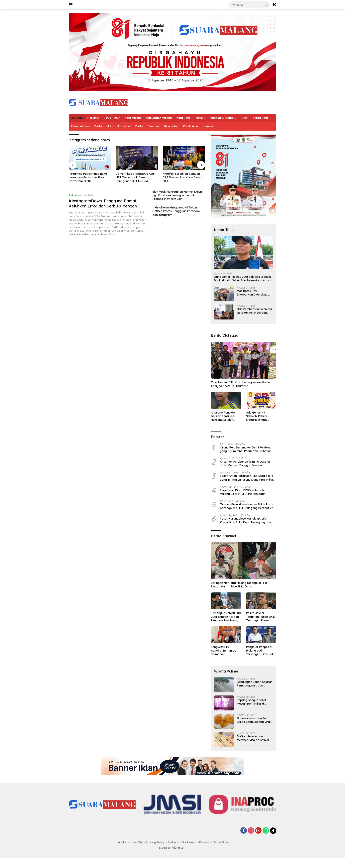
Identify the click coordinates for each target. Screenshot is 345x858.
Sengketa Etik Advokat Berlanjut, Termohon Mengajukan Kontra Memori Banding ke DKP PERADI (224, 650)
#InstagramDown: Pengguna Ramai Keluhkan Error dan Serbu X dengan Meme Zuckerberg (103, 206)
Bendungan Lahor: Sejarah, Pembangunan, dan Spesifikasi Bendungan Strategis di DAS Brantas (255, 683)
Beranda (77, 118)
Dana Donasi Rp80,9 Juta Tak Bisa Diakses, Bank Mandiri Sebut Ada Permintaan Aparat (243, 278)
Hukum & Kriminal (119, 126)
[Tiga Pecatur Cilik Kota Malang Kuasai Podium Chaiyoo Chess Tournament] (243, 360)
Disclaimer (189, 842)
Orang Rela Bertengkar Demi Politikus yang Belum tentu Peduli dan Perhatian (246, 449)
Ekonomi (154, 126)
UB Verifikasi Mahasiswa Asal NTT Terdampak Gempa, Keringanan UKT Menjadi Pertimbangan (135, 177)
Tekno (73, 195)
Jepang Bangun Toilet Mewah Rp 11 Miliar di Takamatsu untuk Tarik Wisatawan (252, 701)
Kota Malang (133, 118)
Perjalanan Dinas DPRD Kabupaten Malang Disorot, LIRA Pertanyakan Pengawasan (243, 492)
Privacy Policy (155, 842)
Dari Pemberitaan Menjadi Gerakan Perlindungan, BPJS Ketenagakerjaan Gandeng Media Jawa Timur (254, 310)
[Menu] (71, 4)
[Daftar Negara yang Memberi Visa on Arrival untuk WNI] (224, 739)
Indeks (122, 842)
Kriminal (208, 126)
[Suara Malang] (99, 102)
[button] (266, 4)
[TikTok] (273, 830)
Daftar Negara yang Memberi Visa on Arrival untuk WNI (253, 738)
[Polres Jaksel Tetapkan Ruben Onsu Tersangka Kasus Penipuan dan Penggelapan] (261, 600)
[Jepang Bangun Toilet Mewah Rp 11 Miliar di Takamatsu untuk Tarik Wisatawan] (224, 702)
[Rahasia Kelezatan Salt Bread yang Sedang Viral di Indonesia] (224, 721)
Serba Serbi (261, 118)
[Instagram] (251, 830)
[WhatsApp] (266, 830)
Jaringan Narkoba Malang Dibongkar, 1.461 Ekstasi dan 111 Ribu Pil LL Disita (240, 584)
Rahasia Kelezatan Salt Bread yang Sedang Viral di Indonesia (254, 720)
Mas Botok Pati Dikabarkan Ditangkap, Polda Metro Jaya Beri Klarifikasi (252, 292)
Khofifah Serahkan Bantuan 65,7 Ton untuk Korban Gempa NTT (183, 177)
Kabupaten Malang (159, 118)
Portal (199, 118)
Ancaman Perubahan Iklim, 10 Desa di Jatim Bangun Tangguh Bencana (245, 463)
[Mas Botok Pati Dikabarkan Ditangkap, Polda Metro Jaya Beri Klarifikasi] (224, 293)
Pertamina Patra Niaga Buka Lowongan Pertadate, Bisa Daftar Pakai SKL (88, 177)
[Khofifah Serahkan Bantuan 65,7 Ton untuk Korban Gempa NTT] (184, 158)
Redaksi (173, 842)
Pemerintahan (80, 126)
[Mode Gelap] (274, 4)
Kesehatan (171, 126)
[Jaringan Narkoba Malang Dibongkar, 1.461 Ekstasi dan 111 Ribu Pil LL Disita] (243, 560)
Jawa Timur (112, 118)
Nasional (93, 118)
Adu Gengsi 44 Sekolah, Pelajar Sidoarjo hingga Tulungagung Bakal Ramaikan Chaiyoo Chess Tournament (259, 416)
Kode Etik (136, 842)
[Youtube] (258, 830)
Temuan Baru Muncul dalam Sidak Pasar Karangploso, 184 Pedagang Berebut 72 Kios (247, 506)
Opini (244, 118)
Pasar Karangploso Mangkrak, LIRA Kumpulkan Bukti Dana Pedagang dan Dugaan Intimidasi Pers (245, 520)
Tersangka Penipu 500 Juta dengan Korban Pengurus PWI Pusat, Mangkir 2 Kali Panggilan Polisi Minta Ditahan (226, 616)
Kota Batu (183, 118)
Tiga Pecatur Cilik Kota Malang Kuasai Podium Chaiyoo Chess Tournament (241, 384)
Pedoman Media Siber (213, 842)
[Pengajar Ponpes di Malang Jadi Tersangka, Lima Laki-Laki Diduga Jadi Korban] (261, 634)
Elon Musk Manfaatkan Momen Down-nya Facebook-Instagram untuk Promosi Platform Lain (178, 195)
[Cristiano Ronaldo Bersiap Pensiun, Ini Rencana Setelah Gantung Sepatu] (226, 400)
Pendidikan (190, 126)
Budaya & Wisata (222, 118)
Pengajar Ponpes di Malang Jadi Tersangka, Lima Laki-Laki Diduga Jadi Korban (261, 650)
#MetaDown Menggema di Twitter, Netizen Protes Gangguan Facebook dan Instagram (176, 211)
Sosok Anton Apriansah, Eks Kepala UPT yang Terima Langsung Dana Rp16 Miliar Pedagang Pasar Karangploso (246, 477)
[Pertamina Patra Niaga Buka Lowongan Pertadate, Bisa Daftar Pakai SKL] (90, 158)
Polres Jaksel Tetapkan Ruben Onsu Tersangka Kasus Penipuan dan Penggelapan (261, 616)
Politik (98, 126)
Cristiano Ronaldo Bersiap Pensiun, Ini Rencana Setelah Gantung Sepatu (223, 416)
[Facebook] (243, 830)
